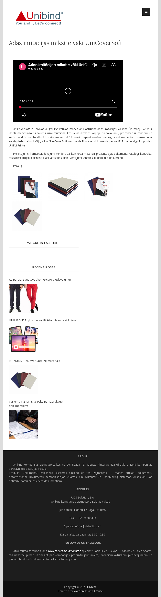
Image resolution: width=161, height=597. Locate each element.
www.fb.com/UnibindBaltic (64, 551)
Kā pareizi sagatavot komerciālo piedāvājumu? (40, 279)
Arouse (98, 591)
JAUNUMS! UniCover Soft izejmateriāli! (34, 361)
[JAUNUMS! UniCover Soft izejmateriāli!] (23, 380)
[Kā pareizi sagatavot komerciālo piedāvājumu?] (23, 299)
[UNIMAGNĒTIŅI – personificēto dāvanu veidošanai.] (23, 339)
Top (151, 587)
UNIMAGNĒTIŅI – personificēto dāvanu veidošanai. (43, 320)
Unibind (92, 587)
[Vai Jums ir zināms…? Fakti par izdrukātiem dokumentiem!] (23, 425)
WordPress (81, 591)
